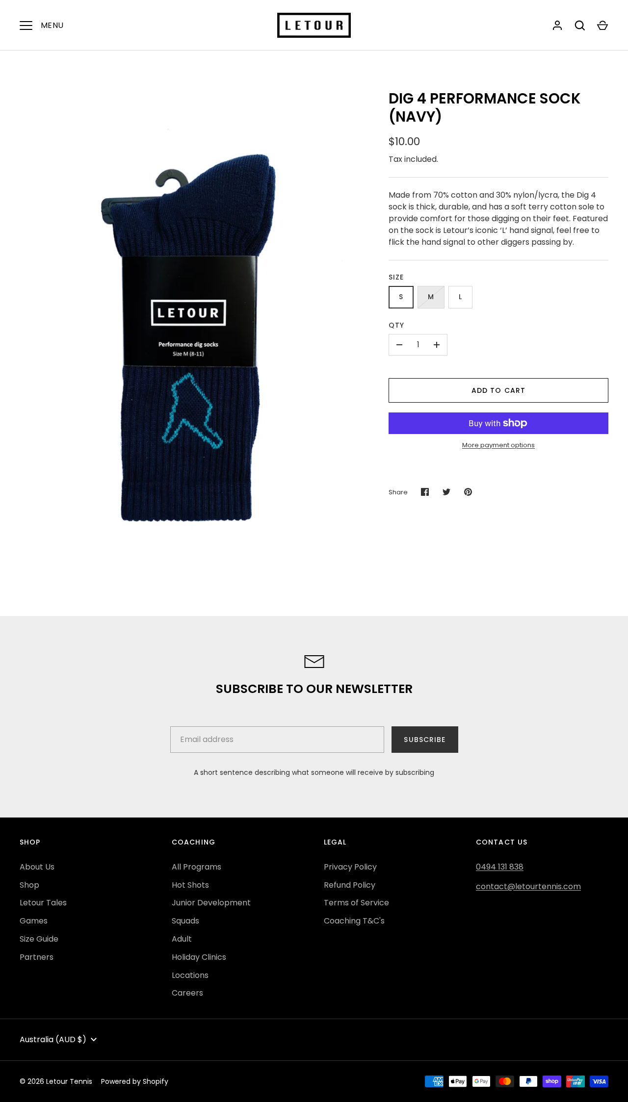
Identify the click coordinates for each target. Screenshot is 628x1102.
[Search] (580, 25)
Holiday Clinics (199, 957)
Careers (187, 993)
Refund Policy (349, 885)
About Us (37, 866)
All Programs (196, 866)
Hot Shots (190, 885)
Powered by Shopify (134, 1081)
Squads (185, 920)
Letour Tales (43, 902)
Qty (396, 325)
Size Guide (39, 939)
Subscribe (424, 739)
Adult (182, 939)
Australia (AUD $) (53, 1039)
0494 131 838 (499, 866)
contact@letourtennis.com (528, 886)
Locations (190, 975)
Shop (29, 885)
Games (34, 920)
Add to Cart (498, 390)
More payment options (498, 445)
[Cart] (602, 25)
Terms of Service (356, 902)
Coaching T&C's (354, 920)
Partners (36, 957)
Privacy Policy (350, 866)
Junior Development (211, 902)
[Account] (557, 25)
